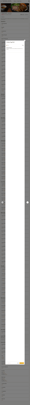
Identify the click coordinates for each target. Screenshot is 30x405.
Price (8, 45)
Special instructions (9, 47)
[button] (27, 203)
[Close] (24, 40)
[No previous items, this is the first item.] (2, 203)
